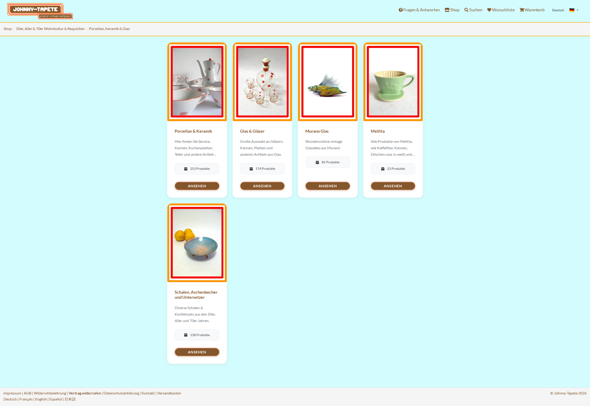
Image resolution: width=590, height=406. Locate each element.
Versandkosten (169, 393)
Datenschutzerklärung (121, 393)
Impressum (12, 393)
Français (26, 399)
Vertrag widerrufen (85, 393)
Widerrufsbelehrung (50, 393)
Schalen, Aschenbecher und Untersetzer (196, 295)
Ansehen (197, 186)
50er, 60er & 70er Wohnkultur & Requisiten (50, 28)
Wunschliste (503, 9)
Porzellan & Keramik (193, 131)
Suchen (475, 9)
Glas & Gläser (252, 131)
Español (55, 399)
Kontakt (148, 393)
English (41, 399)
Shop (455, 9)
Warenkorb (534, 9)
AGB (27, 393)
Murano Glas (317, 131)
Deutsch (10, 399)
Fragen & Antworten (421, 9)
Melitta (378, 131)
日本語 (70, 399)
